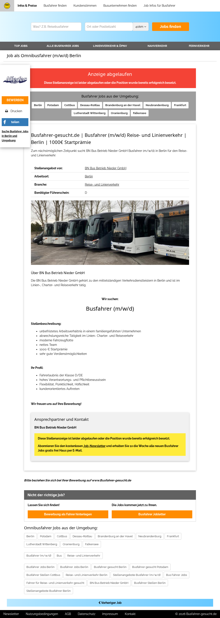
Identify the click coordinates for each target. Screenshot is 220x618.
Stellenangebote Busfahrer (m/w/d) (136, 575)
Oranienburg (119, 113)
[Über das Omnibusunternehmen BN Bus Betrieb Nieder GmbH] (15, 79)
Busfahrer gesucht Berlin (110, 567)
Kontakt (130, 614)
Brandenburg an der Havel (122, 105)
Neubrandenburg (157, 105)
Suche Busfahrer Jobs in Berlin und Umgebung (15, 136)
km (139, 26)
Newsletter (11, 614)
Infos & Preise (27, 5)
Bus (59, 555)
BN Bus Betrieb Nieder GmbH (105, 168)
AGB (68, 614)
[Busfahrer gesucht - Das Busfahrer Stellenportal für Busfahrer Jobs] (7, 5)
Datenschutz (86, 614)
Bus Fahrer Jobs (176, 575)
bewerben (15, 100)
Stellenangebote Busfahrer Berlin (48, 590)
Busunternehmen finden (120, 5)
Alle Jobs (63, 45)
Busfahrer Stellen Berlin (150, 582)
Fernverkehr (199, 45)
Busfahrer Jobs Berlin (40, 567)
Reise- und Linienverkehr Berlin (86, 575)
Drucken (15, 111)
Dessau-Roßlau (90, 105)
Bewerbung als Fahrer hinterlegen (68, 514)
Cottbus (69, 105)
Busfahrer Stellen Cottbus (43, 575)
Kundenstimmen (84, 5)
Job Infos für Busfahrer (159, 5)
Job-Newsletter (94, 446)
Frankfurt (180, 105)
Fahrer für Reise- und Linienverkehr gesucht (55, 582)
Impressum (110, 614)
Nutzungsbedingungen (42, 614)
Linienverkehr (110, 45)
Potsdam (53, 105)
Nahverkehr (157, 45)
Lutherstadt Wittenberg (89, 113)
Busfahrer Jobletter (152, 514)
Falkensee (139, 113)
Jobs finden (170, 26)
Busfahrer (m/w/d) (38, 555)
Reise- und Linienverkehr (102, 184)
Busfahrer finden (55, 5)
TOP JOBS (21, 45)
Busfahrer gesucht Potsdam (150, 567)
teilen (15, 122)
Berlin (38, 105)
